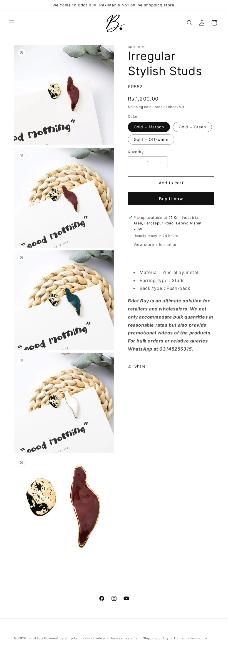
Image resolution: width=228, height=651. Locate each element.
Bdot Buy (36, 638)
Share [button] (140, 366)
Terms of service (123, 638)
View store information (155, 244)
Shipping (135, 107)
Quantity (135, 152)
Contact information (190, 638)
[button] (12, 23)
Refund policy (94, 638)
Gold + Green (192, 126)
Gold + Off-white (151, 139)
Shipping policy (156, 638)
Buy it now (171, 198)
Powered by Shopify (60, 638)
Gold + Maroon (149, 126)
